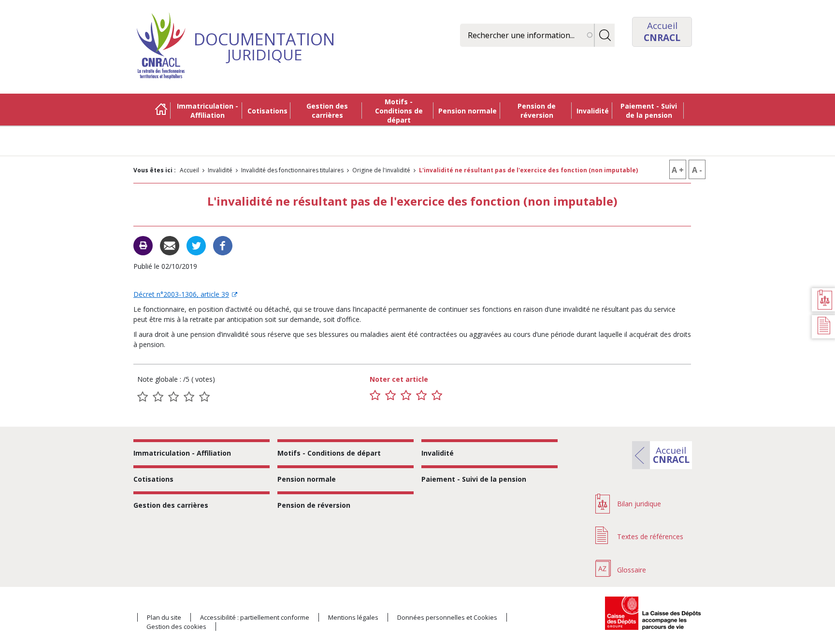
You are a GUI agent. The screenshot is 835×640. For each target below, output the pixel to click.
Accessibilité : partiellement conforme (254, 617)
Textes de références (650, 536)
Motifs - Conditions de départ (399, 111)
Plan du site (164, 617)
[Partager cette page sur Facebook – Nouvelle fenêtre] (222, 245)
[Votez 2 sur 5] (390, 395)
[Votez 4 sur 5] (421, 395)
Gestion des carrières (327, 110)
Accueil (161, 110)
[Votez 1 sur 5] (375, 395)
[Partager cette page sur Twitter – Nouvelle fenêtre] (196, 245)
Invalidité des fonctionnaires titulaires (292, 170)
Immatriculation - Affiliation (207, 110)
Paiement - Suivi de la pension (648, 110)
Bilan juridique (639, 503)
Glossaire (631, 569)
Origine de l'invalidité (381, 170)
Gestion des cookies (176, 626)
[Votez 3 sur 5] (406, 395)
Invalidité (592, 110)
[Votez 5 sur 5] (437, 395)
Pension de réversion (537, 110)
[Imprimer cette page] (143, 245)
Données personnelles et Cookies (447, 617)
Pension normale (467, 110)
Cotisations (267, 110)
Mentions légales (353, 617)
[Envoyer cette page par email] (169, 245)
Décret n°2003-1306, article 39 (181, 294)
